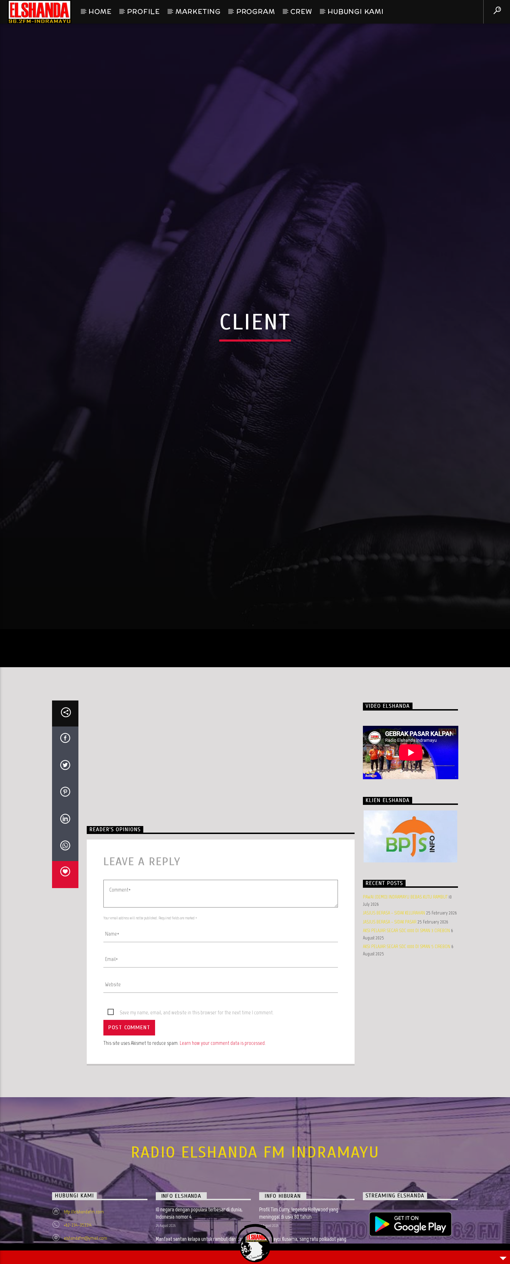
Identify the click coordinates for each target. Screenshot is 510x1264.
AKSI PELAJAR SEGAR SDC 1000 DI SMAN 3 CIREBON (406, 983)
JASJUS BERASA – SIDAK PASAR (389, 974)
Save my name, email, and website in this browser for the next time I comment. (197, 1064)
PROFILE (143, 11)
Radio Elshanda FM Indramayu (255, 1204)
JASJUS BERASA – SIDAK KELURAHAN (394, 965)
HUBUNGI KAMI (356, 11)
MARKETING (198, 11)
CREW (301, 11)
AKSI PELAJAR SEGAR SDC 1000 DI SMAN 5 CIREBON (406, 999)
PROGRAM (255, 11)
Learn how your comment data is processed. (223, 1095)
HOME (99, 11)
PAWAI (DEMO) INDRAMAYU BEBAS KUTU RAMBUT (405, 949)
